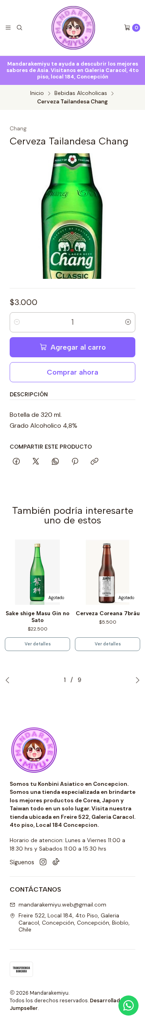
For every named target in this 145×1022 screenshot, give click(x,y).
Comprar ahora (72, 372)
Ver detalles (38, 644)
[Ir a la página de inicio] (73, 27)
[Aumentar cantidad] (128, 322)
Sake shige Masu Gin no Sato (37, 616)
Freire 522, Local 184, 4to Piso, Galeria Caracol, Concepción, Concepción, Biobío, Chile (74, 922)
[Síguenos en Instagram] (43, 862)
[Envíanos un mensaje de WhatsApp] (128, 1005)
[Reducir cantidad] (17, 322)
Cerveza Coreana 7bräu (108, 613)
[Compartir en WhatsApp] (55, 462)
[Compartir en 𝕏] (36, 462)
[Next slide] (138, 680)
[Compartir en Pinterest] (75, 462)
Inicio (37, 93)
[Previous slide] (7, 680)
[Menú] (8, 28)
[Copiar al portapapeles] (94, 462)
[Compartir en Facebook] (16, 462)
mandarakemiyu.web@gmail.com (62, 904)
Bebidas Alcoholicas (80, 93)
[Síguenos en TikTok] (56, 862)
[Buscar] (19, 28)
